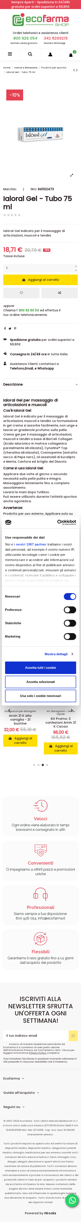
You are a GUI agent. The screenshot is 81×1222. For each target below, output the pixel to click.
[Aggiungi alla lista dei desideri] (21, 293)
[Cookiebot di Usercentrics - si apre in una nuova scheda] (57, 522)
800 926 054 (25, 38)
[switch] (70, 609)
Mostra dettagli (56, 654)
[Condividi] (5, 328)
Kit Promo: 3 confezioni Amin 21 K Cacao (60, 722)
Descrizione (13, 384)
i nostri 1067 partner (30, 544)
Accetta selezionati (40, 682)
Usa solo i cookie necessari (40, 696)
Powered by (40, 1213)
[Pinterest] (15, 328)
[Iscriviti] (73, 1035)
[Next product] (77, 70)
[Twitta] (10, 328)
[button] (9, 710)
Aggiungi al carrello (43, 280)
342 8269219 (56, 38)
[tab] (40, 384)
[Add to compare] (59, 293)
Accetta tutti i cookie (40, 667)
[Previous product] (74, 70)
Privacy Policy (38, 1053)
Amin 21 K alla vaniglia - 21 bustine (20, 719)
